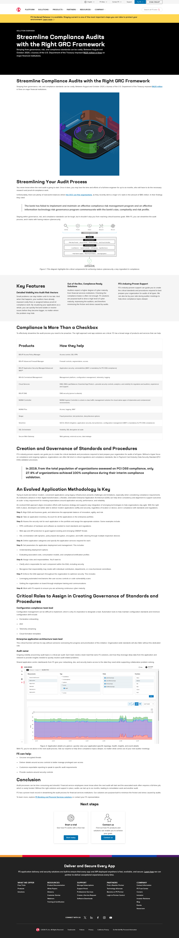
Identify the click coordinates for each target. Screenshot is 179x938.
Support (129, 2)
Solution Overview (26, 31)
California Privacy (103, 930)
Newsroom (141, 909)
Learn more (47, 20)
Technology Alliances (115, 889)
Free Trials (21, 885)
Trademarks (71, 930)
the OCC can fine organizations (79, 195)
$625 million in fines (92, 52)
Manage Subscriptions (85, 885)
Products (21, 889)
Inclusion (140, 895)
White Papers (52, 889)
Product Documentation (56, 885)
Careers (140, 892)
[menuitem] (89, 2)
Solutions (21, 892)
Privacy (91, 930)
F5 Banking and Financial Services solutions (53, 797)
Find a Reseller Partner (115, 885)
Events (139, 905)
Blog (138, 902)
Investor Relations (143, 899)
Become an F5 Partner (115, 892)
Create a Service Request (86, 895)
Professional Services (85, 892)
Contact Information (144, 885)
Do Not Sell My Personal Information (125, 930)
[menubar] (89, 2)
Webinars (50, 899)
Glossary (50, 892)
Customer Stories (53, 895)
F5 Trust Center (142, 889)
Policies (81, 930)
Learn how (149, 872)
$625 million (157, 86)
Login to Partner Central (116, 895)
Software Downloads (85, 899)
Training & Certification (55, 902)
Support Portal (82, 889)
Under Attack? (154, 2)
